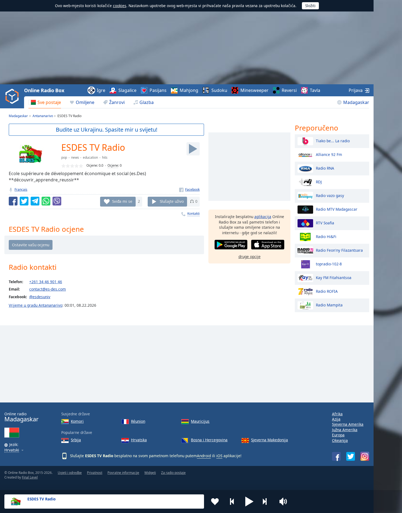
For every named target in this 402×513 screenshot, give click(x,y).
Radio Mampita (329, 304)
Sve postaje (49, 102)
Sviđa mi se (122, 201)
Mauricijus (200, 421)
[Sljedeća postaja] (266, 501)
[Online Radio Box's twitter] (350, 456)
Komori (77, 421)
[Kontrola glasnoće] (283, 501)
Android (204, 455)
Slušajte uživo (172, 201)
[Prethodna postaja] (232, 501)
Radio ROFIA (327, 291)
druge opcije (249, 256)
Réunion (138, 421)
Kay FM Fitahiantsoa (333, 277)
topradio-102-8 (329, 263)
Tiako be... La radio (333, 140)
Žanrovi (117, 102)
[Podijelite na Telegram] (35, 201)
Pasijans (158, 90)
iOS (219, 455)
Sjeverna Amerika (347, 424)
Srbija (76, 439)
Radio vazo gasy (330, 195)
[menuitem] (44, 102)
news (75, 157)
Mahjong (189, 90)
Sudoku (219, 90)
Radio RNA (325, 167)
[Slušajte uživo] (193, 148)
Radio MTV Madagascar (336, 208)
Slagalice (127, 90)
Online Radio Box (44, 90)
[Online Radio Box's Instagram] (364, 456)
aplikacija (262, 216)
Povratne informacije (123, 472)
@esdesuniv (39, 296)
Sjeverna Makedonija (269, 439)
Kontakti (193, 213)
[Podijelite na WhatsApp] (46, 201)
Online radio (21, 417)
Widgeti (150, 472)
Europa (338, 434)
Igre (101, 90)
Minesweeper (254, 90)
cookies (119, 5)
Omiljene (85, 102)
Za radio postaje (173, 472)
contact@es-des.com (47, 289)
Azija (336, 419)
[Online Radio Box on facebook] (336, 456)
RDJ (319, 181)
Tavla (315, 90)
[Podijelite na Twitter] (24, 201)
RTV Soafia (325, 222)
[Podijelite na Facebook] (13, 201)
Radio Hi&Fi (326, 236)
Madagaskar (356, 102)
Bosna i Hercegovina (209, 439)
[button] (249, 501)
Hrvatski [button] (11, 450)
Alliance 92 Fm (329, 154)
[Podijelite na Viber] (57, 201)
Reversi (289, 90)
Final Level (30, 477)
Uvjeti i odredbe (70, 472)
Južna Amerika (344, 429)
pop (64, 157)
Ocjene (112, 165)
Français (20, 189)
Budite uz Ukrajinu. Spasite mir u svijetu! (106, 129)
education (90, 157)
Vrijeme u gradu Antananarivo (35, 305)
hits (104, 157)
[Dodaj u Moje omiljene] (215, 501)
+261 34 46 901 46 (45, 281)
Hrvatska (139, 439)
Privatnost (94, 472)
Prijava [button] (356, 90)
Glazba (146, 102)
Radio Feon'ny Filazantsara (339, 250)
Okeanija (340, 440)
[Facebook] (189, 189)
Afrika (337, 413)
